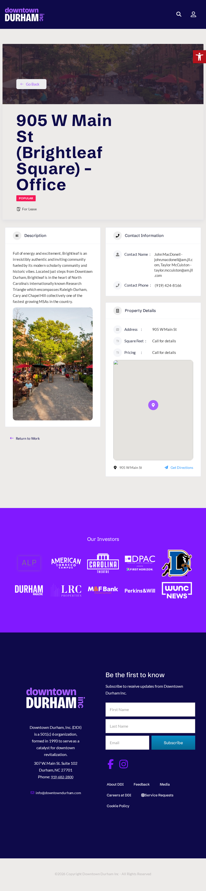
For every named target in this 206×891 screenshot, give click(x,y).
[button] (199, 56)
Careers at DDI (119, 795)
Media (165, 784)
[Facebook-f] (110, 764)
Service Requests (159, 795)
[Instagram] (124, 764)
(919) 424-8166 (168, 285)
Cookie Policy (118, 806)
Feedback (142, 784)
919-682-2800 (62, 777)
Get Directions (182, 467)
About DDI (115, 784)
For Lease (29, 209)
